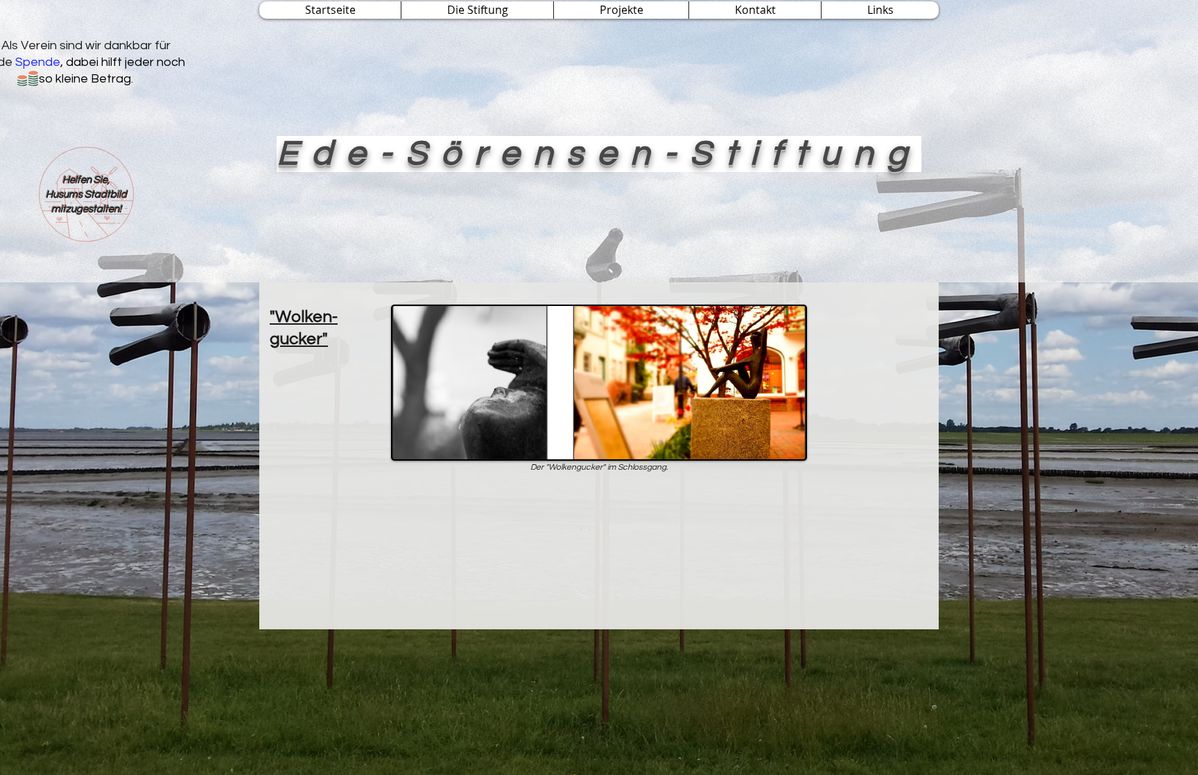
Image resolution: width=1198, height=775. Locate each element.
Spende (37, 62)
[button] (477, 10)
